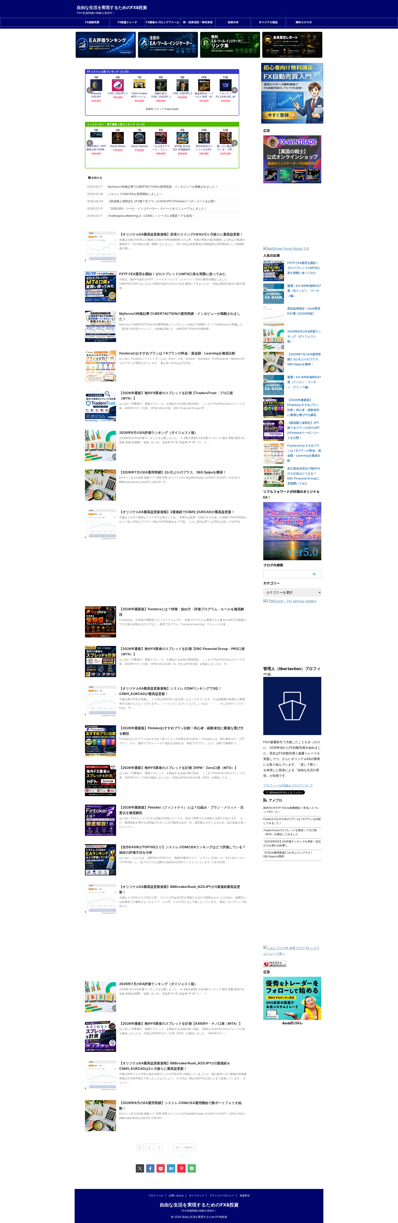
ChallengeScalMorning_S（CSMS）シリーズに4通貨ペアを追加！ (151, 215)
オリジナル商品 (268, 22)
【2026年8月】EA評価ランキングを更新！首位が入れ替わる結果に (292, 843)
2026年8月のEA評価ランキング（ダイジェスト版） (158, 432)
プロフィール (155, 1195)
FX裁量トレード (127, 22)
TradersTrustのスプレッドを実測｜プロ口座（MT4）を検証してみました (290, 832)
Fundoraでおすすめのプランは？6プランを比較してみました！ (292, 821)
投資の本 (233, 22)
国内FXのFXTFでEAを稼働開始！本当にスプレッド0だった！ (291, 809)
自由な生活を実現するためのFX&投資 (112, 7)
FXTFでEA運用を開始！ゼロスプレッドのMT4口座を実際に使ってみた (172, 274)
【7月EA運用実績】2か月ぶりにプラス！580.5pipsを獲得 (288, 854)
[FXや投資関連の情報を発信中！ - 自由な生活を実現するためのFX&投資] (171, 1168)
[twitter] (140, 1168)
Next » (189, 1147)
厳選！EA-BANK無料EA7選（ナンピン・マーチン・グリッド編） (304, 382)
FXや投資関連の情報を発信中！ (199, 1210)
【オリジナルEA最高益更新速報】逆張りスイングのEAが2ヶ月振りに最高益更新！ (181, 234)
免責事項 (245, 1195)
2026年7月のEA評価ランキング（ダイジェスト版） (158, 984)
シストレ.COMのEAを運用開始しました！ (135, 194)
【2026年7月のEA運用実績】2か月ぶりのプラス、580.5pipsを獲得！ (172, 472)
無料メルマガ (304, 22)
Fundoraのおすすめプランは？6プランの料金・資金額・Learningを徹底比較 (177, 353)
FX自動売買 (92, 22)
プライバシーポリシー (221, 1195)
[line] (192, 1168)
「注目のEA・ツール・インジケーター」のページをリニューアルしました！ (157, 208)
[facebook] (150, 1168)
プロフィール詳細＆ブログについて (288, 785)
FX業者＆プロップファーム (162, 22)
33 (177, 1147)
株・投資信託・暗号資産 (198, 22)
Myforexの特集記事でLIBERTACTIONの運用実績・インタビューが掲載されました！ (163, 186)
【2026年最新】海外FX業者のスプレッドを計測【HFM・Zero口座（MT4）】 (178, 768)
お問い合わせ (176, 1195)
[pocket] (161, 1168)
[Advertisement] (166, 574)
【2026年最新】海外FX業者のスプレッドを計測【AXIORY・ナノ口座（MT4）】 (180, 1023)
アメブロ (275, 800)
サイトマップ (196, 1195)
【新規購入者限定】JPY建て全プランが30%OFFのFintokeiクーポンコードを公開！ (162, 201)
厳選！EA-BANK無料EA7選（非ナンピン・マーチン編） (304, 290)
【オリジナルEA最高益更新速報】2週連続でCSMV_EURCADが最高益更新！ (177, 512)
